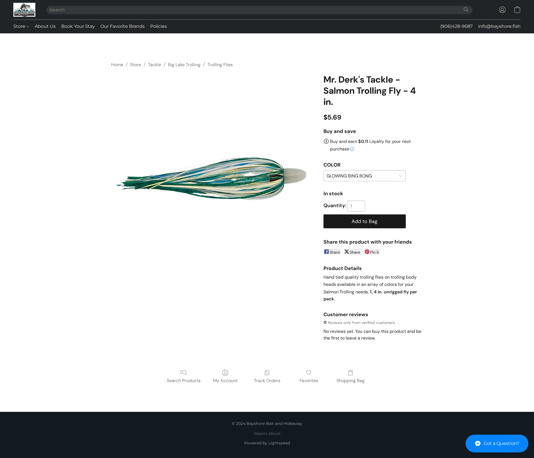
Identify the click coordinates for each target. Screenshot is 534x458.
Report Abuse (267, 433)
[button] (497, 443)
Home (117, 65)
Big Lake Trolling (184, 65)
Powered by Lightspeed (267, 442)
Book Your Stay (78, 26)
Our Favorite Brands (122, 26)
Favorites (309, 380)
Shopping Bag (351, 380)
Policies (158, 26)
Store (19, 26)
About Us (45, 26)
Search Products (184, 380)
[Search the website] (466, 9)
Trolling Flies (220, 65)
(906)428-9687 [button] (456, 26)
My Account (225, 380)
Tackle (154, 65)
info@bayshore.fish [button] (499, 26)
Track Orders (267, 380)
